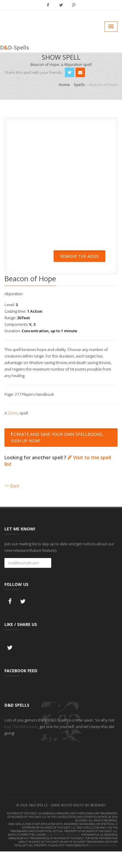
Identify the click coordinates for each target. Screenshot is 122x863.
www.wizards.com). (103, 845)
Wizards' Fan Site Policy (63, 835)
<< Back (12, 486)
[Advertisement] (61, 188)
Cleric (13, 413)
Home (64, 84)
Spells (79, 84)
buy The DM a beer (21, 726)
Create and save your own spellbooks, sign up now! (57, 437)
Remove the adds (79, 256)
